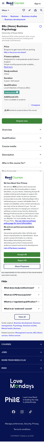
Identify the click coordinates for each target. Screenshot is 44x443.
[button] (17, 93)
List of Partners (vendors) (15, 248)
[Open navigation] (3, 3)
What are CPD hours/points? (17, 295)
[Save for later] (40, 26)
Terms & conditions (22, 429)
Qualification (8, 138)
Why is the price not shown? (15, 52)
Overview (7, 129)
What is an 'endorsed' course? (18, 308)
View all (22, 317)
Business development (15, 19)
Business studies (29, 16)
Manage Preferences (14, 423)
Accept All (22, 254)
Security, (28, 423)
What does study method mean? (19, 288)
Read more (8, 67)
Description (8, 154)
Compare (35, 105)
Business (15, 16)
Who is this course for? (13, 163)
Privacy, (35, 423)
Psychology (17, 325)
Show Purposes (22, 266)
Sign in (37, 3)
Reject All (22, 260)
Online (4, 16)
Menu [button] (4, 10)
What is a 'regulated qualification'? (20, 301)
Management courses (24, 333)
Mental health (7, 328)
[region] (22, 221)
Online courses (14, 335)
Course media (9, 146)
